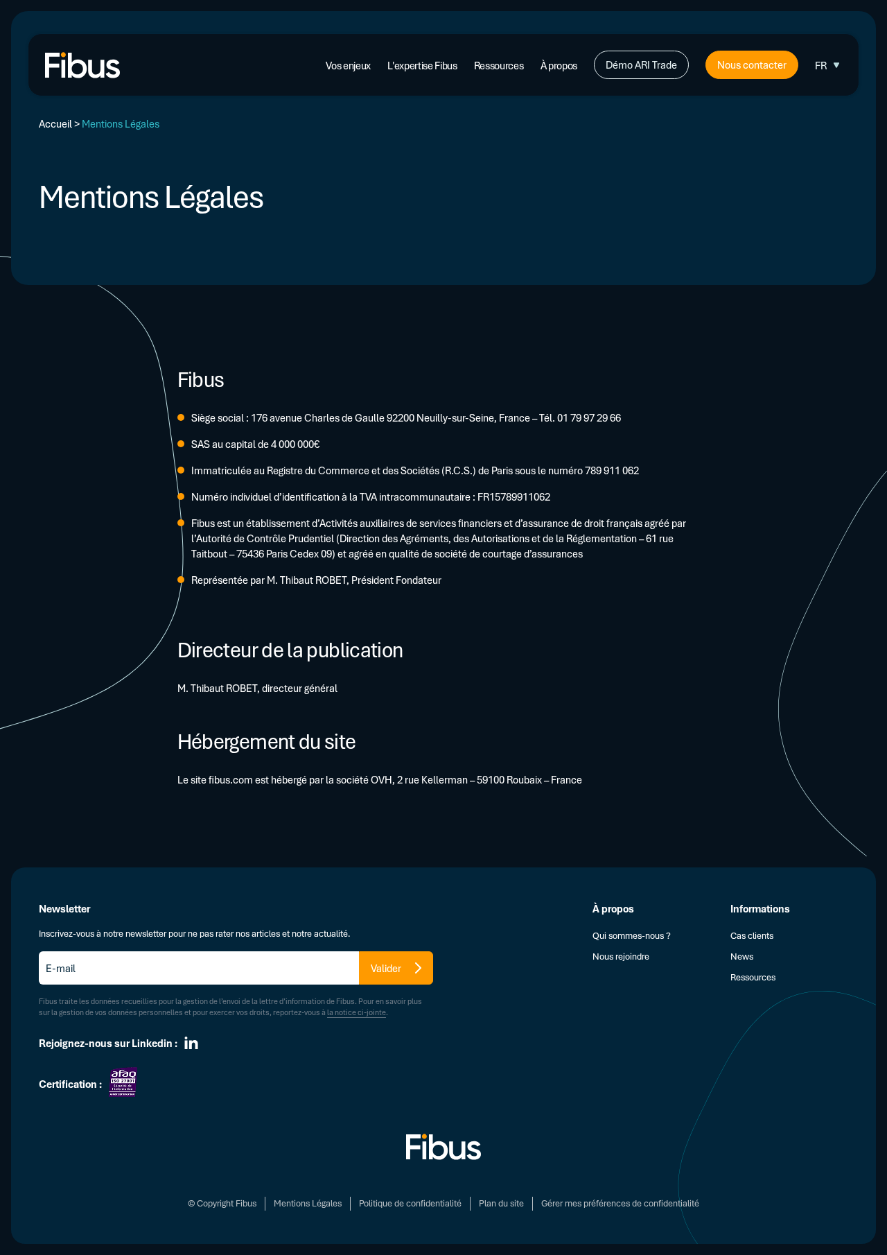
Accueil (55, 123)
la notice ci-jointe (356, 1012)
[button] (828, 65)
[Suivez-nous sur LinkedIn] (191, 1043)
